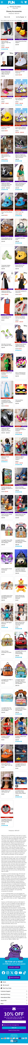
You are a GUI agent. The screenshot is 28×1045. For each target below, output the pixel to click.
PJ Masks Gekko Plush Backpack (6, 373)
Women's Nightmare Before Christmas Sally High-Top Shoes (20, 156)
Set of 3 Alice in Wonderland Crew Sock (5, 156)
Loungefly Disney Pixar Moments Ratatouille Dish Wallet (6, 597)
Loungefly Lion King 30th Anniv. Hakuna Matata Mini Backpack (20, 570)
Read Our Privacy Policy (14, 1030)
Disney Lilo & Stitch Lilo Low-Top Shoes (20, 317)
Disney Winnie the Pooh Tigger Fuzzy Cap (6, 764)
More (2, 1003)
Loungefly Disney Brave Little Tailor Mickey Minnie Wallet (20, 792)
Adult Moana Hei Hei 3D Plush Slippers (20, 515)
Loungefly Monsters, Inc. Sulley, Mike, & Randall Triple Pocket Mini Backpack (20, 681)
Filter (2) (6, 17)
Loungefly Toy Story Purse (20, 238)
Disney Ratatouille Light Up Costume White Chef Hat (5, 73)
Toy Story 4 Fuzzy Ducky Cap (5, 128)
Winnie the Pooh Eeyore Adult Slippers (20, 487)
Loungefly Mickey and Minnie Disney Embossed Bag (20, 652)
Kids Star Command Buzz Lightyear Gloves (6, 345)
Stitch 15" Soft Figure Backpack (6, 623)
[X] (12, 972)
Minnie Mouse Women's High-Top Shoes (6, 42)
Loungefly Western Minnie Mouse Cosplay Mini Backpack (20, 541)
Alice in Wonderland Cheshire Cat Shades (20, 373)
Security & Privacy (5, 994)
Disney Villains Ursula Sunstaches (6, 569)
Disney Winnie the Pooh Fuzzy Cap (19, 266)
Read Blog (14, 977)
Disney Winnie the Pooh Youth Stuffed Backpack (20, 597)
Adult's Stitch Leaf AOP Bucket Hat (5, 791)
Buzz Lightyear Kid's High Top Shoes (20, 99)
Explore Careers (14, 967)
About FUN (3, 1000)
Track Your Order (7, 988)
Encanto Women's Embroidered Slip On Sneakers (20, 429)
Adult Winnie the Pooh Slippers (20, 42)
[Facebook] (3, 972)
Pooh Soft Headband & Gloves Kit (20, 291)
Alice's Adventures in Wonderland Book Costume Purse (20, 184)
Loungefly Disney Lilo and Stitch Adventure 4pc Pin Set (20, 765)
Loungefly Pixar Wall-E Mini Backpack (7, 680)
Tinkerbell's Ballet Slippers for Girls (5, 266)
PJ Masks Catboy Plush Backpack (20, 737)
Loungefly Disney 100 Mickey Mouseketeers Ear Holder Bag (6, 820)
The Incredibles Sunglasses (19, 401)
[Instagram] (7, 972)
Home (4, 982)
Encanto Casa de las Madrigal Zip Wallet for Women (7, 488)
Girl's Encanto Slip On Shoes (6, 99)
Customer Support (5, 991)
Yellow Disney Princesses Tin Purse (6, 652)
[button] (25, 2)
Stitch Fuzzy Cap (19, 212)
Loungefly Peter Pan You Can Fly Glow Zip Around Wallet (6, 709)
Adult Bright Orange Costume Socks (6, 317)
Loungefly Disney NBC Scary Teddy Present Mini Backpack (6, 541)
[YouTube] (20, 972)
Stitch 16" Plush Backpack (5, 457)
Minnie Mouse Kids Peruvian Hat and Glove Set (20, 624)
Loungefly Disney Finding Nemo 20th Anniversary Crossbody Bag (7, 402)
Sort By (20, 17)
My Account (6, 985)
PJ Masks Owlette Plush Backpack (5, 737)
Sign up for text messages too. (11, 1025)
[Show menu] (2, 2)
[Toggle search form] (22, 2)
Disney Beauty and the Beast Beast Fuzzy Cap (6, 238)
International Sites (5, 997)
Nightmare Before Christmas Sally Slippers (19, 458)
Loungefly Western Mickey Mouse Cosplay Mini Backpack (20, 709)
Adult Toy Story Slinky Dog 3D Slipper (6, 515)
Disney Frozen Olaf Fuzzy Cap (19, 72)
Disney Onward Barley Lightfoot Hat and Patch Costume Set (20, 345)
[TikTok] (24, 972)
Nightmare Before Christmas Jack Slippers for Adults (5, 429)
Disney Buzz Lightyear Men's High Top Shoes (20, 128)
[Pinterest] (16, 972)
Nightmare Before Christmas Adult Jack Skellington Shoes (6, 184)
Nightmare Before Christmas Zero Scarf (6, 291)
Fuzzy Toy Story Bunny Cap (6, 212)
